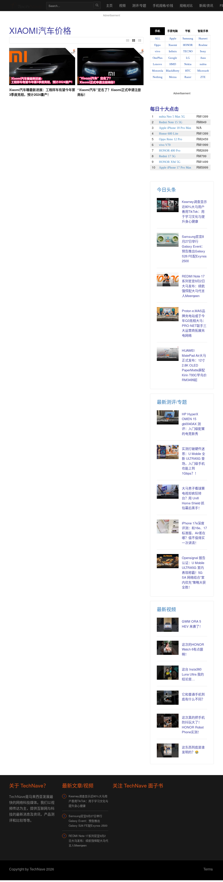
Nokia (187, 64)
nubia (203, 64)
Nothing (157, 77)
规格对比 (186, 5)
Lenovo (157, 64)
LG (188, 57)
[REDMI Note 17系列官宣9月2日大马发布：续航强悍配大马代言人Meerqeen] (168, 279)
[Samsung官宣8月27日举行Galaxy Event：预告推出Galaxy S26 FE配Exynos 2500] (168, 240)
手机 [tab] (157, 31)
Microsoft (203, 70)
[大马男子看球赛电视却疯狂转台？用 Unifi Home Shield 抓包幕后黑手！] (168, 492)
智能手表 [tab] (203, 31)
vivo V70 (165, 145)
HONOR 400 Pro (169, 150)
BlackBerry (172, 70)
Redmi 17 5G (167, 156)
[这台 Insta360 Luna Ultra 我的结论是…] (168, 673)
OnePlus (157, 57)
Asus (203, 57)
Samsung (187, 38)
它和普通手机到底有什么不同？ (193, 696)
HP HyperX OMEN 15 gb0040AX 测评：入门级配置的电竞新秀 (193, 424)
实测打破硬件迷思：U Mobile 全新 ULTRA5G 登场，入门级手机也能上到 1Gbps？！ (193, 460)
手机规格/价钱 (163, 5)
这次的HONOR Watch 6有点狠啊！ (193, 649)
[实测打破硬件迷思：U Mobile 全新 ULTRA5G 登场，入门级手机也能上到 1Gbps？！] (168, 452)
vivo (157, 51)
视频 (122, 5)
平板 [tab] (187, 31)
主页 (109, 5)
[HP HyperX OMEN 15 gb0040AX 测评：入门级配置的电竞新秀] (168, 417)
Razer (187, 77)
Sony (203, 51)
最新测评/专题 (172, 401)
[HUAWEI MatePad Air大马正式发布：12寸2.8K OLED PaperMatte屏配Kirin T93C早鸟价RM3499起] (168, 354)
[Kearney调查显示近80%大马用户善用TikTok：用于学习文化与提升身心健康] (168, 205)
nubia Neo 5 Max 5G (172, 116)
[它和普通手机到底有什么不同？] (168, 698)
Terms (208, 869)
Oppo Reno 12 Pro (170, 139)
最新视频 (166, 609)
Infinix (173, 51)
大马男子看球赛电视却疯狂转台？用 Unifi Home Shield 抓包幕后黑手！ (193, 498)
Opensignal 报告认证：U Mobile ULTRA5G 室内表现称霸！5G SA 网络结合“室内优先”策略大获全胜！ (194, 572)
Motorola (157, 70)
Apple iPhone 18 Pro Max (175, 128)
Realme (203, 45)
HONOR (188, 45)
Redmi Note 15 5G (170, 122)
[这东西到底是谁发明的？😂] (168, 750)
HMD (172, 64)
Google (172, 57)
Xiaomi (172, 45)
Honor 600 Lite (168, 133)
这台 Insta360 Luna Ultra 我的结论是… (193, 674)
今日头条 (166, 189)
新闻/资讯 (206, 5)
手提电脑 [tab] (172, 31)
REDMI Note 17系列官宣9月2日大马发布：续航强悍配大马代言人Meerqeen (193, 286)
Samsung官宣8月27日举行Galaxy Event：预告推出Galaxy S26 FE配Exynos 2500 (194, 248)
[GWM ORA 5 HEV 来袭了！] (168, 625)
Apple (172, 38)
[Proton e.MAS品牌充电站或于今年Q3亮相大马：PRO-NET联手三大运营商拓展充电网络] (168, 314)
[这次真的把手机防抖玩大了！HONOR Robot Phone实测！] (168, 721)
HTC (188, 70)
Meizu (173, 77)
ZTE (203, 77)
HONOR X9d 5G (169, 162)
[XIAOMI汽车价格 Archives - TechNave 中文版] (25, 5)
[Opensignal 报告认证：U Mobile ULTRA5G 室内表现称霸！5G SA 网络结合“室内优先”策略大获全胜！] (168, 561)
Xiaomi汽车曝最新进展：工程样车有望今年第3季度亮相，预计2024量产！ (42, 92)
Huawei (203, 38)
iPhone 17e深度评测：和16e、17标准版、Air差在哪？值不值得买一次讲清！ (194, 533)
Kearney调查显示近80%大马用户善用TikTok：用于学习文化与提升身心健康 (194, 211)
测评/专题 (139, 5)
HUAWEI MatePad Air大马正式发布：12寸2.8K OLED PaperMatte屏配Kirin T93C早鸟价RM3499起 (194, 365)
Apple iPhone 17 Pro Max (175, 167)
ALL (157, 38)
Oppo (157, 45)
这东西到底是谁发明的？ (193, 749)
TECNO (188, 51)
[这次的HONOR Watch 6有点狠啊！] (168, 648)
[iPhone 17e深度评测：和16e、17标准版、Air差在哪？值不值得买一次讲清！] (168, 526)
